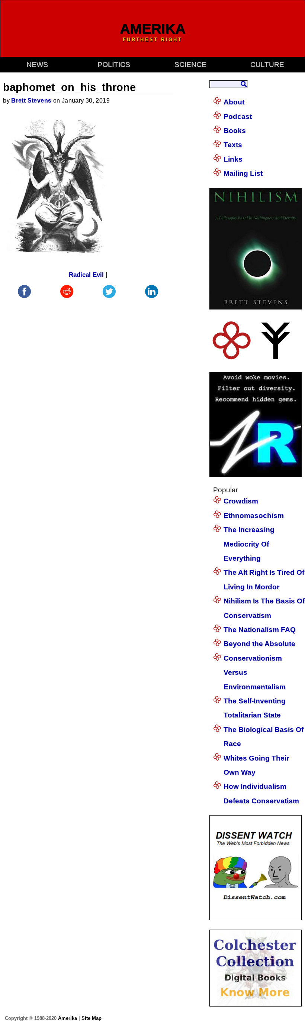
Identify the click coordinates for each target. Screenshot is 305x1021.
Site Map (91, 1018)
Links (233, 159)
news (37, 64)
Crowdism (241, 501)
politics (113, 64)
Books (235, 130)
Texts (233, 145)
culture (267, 64)
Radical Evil (86, 274)
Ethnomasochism (254, 515)
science (190, 64)
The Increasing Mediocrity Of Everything (249, 544)
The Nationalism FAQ (260, 629)
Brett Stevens (31, 100)
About (234, 102)
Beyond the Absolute (259, 644)
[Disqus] (88, 393)
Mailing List (243, 173)
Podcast (238, 116)
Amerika (67, 1018)
